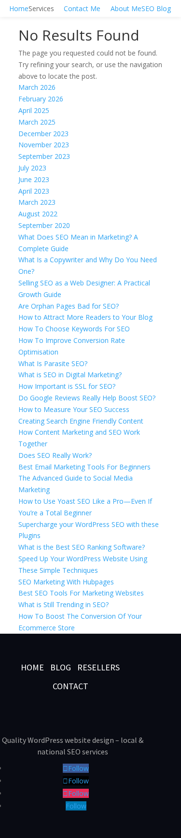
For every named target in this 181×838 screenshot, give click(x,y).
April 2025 (33, 110)
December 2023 (43, 133)
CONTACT (70, 686)
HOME (32, 667)
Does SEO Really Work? (55, 455)
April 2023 (33, 191)
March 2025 (37, 122)
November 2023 (43, 144)
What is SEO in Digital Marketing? (70, 374)
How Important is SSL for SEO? (66, 386)
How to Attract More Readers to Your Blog (85, 317)
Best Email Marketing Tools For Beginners (84, 466)
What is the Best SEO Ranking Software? (81, 547)
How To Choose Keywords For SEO (74, 328)
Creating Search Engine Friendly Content (80, 421)
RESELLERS (98, 667)
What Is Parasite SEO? (52, 363)
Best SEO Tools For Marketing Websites (81, 592)
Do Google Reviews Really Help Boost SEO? (86, 397)
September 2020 (44, 225)
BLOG (61, 667)
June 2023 (33, 179)
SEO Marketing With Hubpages (66, 581)
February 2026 (40, 98)
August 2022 (37, 213)
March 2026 (37, 87)
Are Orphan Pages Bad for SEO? (68, 306)
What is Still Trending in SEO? (63, 604)
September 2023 (44, 156)
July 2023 (32, 167)
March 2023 (37, 202)
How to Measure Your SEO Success (73, 409)
